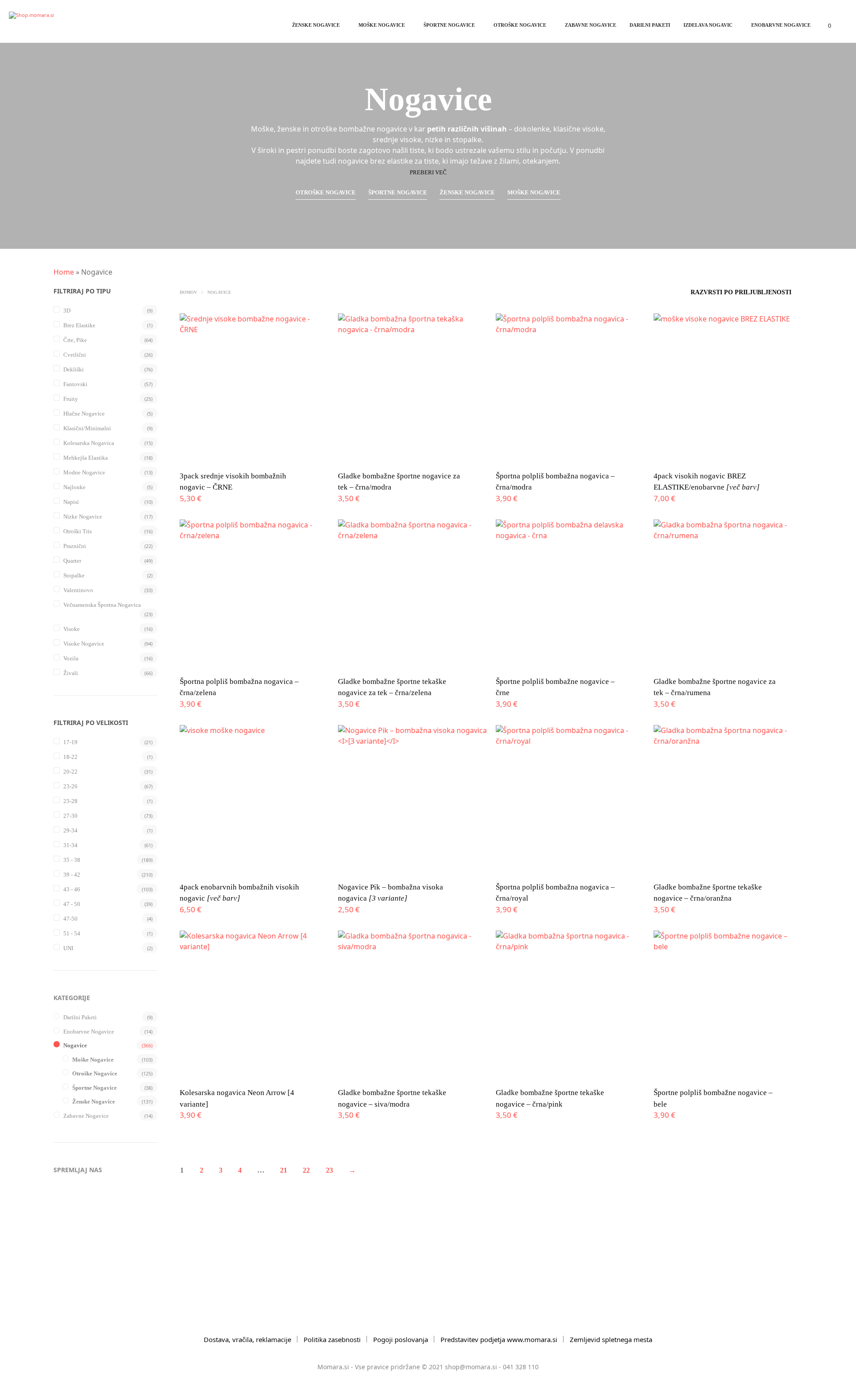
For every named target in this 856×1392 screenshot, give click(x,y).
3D (66, 310)
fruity (70, 398)
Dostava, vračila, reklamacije (247, 1339)
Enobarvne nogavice (781, 25)
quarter (72, 560)
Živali (70, 673)
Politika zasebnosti (332, 1339)
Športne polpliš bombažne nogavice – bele (713, 1098)
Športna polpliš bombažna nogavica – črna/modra (555, 482)
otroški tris (77, 531)
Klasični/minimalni (87, 428)
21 (283, 1170)
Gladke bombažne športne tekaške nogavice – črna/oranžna (708, 893)
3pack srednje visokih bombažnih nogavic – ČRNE (233, 482)
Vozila (70, 658)
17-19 (70, 742)
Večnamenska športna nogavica (102, 604)
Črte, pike (75, 340)
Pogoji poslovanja (400, 1339)
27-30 (70, 815)
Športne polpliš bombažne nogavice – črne (555, 687)
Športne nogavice (449, 25)
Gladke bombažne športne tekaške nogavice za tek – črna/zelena (392, 687)
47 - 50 (71, 904)
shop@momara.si (471, 1366)
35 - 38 (71, 860)
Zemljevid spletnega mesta (611, 1339)
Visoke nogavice (83, 643)
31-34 (70, 845)
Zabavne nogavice (590, 25)
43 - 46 (71, 889)
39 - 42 (71, 874)
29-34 (70, 830)
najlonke (74, 487)
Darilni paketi (650, 25)
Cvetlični (74, 354)
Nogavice (75, 1045)
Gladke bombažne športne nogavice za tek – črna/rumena (715, 687)
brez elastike (79, 325)
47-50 (70, 918)
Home (64, 272)
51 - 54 (71, 933)
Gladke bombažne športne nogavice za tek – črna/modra (399, 482)
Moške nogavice (381, 25)
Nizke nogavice (82, 516)
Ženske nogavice (316, 25)
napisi (71, 501)
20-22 (70, 771)
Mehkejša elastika (85, 457)
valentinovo (78, 590)
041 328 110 (521, 1366)
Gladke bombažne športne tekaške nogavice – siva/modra (392, 1098)
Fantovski (75, 384)
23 (329, 1170)
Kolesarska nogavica (88, 443)
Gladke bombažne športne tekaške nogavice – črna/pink (550, 1098)
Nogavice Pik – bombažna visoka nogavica (390, 893)
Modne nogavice (84, 472)
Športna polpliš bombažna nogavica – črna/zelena (239, 687)
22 (306, 1170)
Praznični (74, 546)
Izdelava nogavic (708, 25)
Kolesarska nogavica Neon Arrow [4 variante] (237, 1098)
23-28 (70, 801)
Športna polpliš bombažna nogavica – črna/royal (555, 893)
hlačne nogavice (84, 413)
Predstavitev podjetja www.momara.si (498, 1339)
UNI (68, 948)
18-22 (70, 757)
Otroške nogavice (520, 25)
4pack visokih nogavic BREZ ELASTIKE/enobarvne (707, 482)
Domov (188, 292)
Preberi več (428, 172)
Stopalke (74, 575)
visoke (71, 629)
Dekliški (73, 369)
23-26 (70, 786)
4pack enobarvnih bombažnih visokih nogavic (239, 893)
